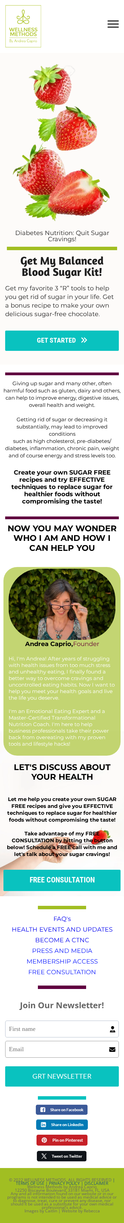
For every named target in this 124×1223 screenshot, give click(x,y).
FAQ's (62, 919)
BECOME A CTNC (62, 940)
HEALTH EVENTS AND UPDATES (62, 929)
